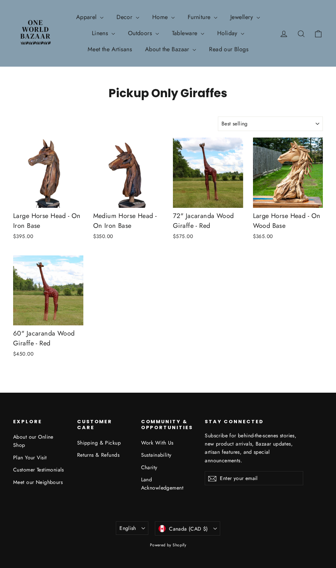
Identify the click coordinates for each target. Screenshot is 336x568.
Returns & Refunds (98, 455)
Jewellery (242, 17)
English (127, 528)
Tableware (185, 33)
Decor (125, 17)
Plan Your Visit (30, 457)
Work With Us (157, 443)
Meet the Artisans (110, 49)
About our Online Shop (33, 441)
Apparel (87, 17)
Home (161, 17)
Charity (149, 467)
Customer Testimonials (38, 469)
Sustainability (156, 455)
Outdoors (141, 33)
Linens (101, 33)
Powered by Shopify (168, 545)
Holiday (228, 33)
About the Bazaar (168, 49)
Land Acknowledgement (162, 484)
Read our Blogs (228, 49)
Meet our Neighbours (38, 482)
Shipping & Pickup (99, 443)
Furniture (200, 17)
